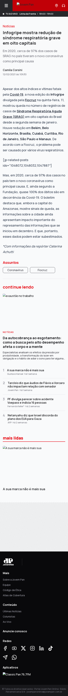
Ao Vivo (7, 621)
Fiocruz (42, 270)
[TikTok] (50, 648)
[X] (23, 648)
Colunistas (9, 616)
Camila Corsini (12, 70)
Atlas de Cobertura (14, 595)
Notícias (9, 26)
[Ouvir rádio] (63, 5)
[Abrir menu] (8, 5)
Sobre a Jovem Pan (14, 579)
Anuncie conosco (15, 631)
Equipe (7, 584)
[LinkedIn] (41, 648)
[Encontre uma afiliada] (56, 5)
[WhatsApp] (14, 657)
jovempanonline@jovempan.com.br (44, 691)
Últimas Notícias (12, 611)
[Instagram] (32, 648)
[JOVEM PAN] (25, 5)
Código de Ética (12, 590)
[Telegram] (5, 657)
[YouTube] (14, 648)
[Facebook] (5, 648)
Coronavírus (15, 270)
